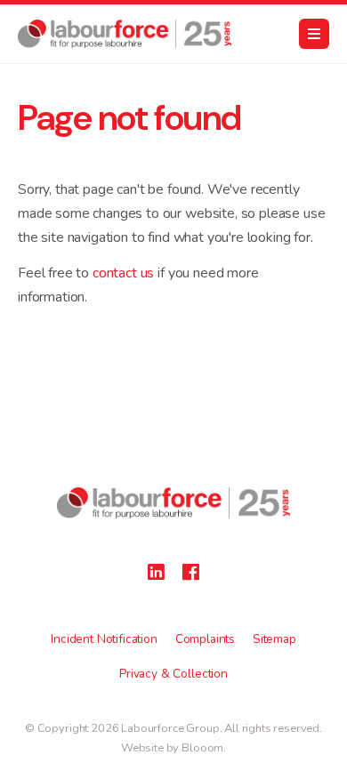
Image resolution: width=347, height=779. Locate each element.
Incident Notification (104, 638)
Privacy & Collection (173, 673)
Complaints (205, 638)
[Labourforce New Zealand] (124, 34)
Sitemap (274, 638)
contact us (123, 273)
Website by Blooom (172, 748)
